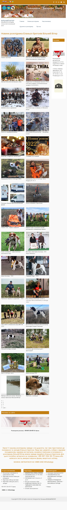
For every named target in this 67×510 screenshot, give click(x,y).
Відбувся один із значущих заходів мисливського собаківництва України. (36, 228)
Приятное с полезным (32, 396)
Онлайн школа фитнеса (31, 488)
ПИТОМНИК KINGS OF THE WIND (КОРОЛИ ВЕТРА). (33, 475)
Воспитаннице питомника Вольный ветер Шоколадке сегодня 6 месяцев (37, 325)
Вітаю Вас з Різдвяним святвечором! (11, 156)
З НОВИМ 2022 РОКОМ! (32, 156)
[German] (8, 2)
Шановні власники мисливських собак (11, 82)
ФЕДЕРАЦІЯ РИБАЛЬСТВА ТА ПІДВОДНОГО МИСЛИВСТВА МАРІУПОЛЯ (33, 485)
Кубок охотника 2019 (31, 373)
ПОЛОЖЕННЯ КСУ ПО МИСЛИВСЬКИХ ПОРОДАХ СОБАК (55, 476)
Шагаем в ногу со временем (8, 108)
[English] (6, 2)
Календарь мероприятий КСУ (55, 473)
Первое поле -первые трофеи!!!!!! (10, 227)
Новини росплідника (33, 21)
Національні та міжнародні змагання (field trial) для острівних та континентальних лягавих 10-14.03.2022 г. (37, 83)
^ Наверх (48, 486)
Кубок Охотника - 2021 (7, 276)
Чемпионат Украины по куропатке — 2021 (12, 298)
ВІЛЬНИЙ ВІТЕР (7, 20)
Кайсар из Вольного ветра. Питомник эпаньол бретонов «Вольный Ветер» (11, 396)
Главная (22, 21)
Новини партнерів (6, 57)
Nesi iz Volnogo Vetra (7, 373)
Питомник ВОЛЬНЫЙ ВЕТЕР (48, 499)
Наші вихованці (46, 21)
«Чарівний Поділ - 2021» (32, 276)
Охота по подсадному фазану (9, 132)
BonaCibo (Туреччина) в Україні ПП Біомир (58, 63)
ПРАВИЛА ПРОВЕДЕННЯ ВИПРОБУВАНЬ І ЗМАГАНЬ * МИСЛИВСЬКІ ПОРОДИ (55, 481)
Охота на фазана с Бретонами (34, 203)
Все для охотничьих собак (32, 481)
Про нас (38, 26)
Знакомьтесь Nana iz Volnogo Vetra (11, 179)
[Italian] (10, 2)
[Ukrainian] (13, 2)
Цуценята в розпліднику (26, 26)
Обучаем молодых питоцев (8, 349)
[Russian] (3, 2)
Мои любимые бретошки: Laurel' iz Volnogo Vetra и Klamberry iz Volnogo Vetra (37, 300)
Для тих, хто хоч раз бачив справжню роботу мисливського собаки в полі (36, 58)
